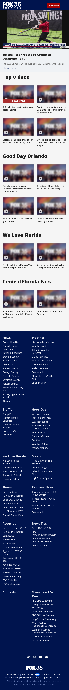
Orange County (10, 372)
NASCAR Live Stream (43, 615)
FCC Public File (10, 580)
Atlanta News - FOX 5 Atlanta (43, 507)
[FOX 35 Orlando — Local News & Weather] (12, 5)
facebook (22, 657)
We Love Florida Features (11, 462)
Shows (7, 487)
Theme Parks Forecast (44, 360)
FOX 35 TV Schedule (13, 495)
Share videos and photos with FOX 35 (42, 540)
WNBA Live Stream (42, 636)
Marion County (10, 368)
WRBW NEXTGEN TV (13, 568)
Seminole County (11, 379)
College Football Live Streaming (43, 606)
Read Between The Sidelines (42, 462)
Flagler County (10, 360)
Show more (9, 68)
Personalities (9, 539)
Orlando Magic (39, 467)
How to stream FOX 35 (14, 527)
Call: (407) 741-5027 (42, 527)
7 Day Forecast (40, 356)
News (7, 338)
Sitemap (7, 401)
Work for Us (9, 543)
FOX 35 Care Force (42, 417)
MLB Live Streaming (42, 611)
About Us (9, 523)
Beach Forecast (40, 364)
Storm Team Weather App (43, 377)
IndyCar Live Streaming (44, 619)
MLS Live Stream (41, 640)
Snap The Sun (39, 382)
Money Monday (40, 447)
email (46, 657)
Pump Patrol (9, 414)
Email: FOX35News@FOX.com (44, 533)
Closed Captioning (12, 576)
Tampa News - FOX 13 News (44, 500)
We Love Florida (40, 414)
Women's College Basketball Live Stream (44, 631)
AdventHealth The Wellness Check (41, 427)
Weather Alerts (39, 346)
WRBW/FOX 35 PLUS (13, 572)
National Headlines (12, 352)
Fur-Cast (36, 440)
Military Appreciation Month (13, 396)
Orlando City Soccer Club (42, 473)
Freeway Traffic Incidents (11, 426)
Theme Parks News (13, 467)
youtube (40, 657)
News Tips (39, 523)
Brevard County (11, 356)
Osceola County (11, 376)
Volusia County (10, 383)
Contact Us (8, 535)
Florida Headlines (11, 342)
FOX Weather (39, 372)
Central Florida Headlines (10, 347)
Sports (36, 456)
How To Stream (11, 491)
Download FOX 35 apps (12, 559)
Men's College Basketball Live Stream (44, 624)
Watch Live (54, 5)
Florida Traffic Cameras (10, 433)
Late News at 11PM (13, 507)
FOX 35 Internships (12, 547)
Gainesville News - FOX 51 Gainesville (44, 493)
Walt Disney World (12, 471)
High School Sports (42, 478)
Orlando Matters (11, 503)
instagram (34, 657)
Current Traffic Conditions (10, 419)
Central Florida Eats (13, 515)
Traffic (7, 409)
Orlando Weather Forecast (41, 351)
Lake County (9, 364)
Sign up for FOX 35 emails (12, 553)
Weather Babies (40, 421)
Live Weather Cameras (44, 342)
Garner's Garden (40, 436)
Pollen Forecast (40, 368)
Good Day (39, 409)
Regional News (42, 487)
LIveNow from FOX (13, 511)
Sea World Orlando (12, 475)
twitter (28, 657)
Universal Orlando (12, 479)
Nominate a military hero (13, 389)
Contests (9, 592)
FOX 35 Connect (40, 545)
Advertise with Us (12, 564)
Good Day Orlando (12, 499)
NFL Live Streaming (42, 600)
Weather (38, 338)
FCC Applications (11, 584)
